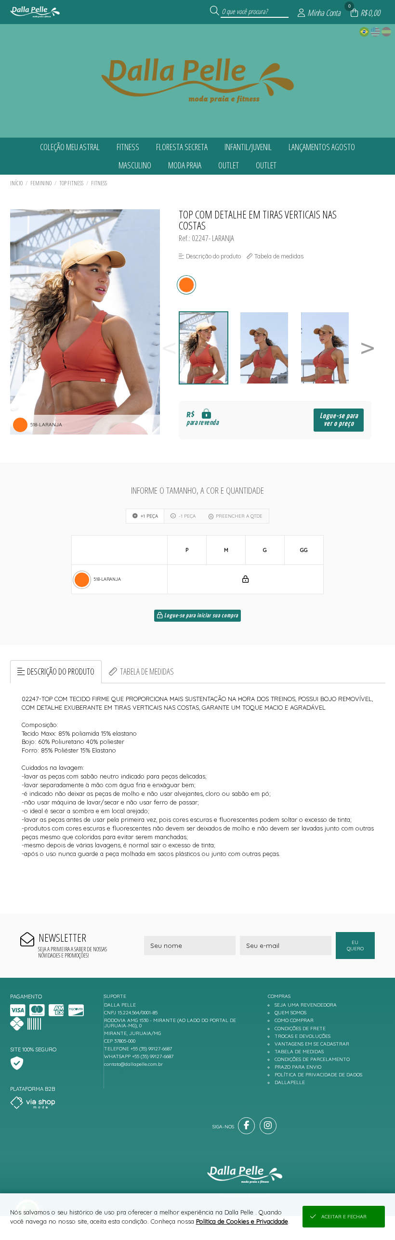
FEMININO (41, 183)
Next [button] (367, 348)
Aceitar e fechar (344, 1217)
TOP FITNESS (71, 183)
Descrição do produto (60, 671)
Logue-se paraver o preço (339, 419)
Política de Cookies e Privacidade (242, 1221)
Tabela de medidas (147, 671)
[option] (209, 348)
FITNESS (99, 183)
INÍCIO (16, 183)
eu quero (355, 945)
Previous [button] (169, 348)
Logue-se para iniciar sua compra (200, 616)
